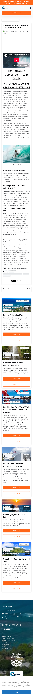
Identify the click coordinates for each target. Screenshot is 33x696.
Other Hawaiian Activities (9, 640)
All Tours (4, 635)
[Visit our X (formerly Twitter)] (17, 625)
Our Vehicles (5, 644)
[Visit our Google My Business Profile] (6, 625)
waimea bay (7, 276)
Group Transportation (8, 638)
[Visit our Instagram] (10, 625)
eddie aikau (10, 272)
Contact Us (5, 646)
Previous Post (7, 289)
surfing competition (12, 107)
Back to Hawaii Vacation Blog (10, 20)
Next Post (27, 289)
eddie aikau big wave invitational (12, 274)
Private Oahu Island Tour (13, 315)
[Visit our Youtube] (20, 625)
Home (3, 633)
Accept (16, 692)
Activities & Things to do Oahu (18, 268)
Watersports (12, 270)
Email (20, 280)
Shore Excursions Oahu (8, 637)
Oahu (5, 270)
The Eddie (25, 274)
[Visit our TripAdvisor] (13, 625)
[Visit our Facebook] (3, 625)
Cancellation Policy (7, 648)
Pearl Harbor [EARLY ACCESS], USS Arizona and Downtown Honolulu (16, 409)
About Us (4, 642)
